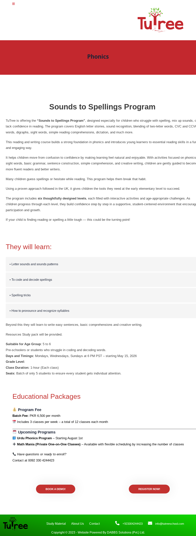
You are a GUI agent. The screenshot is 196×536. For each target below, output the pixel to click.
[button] (13, 3)
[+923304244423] (117, 523)
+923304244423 (132, 523)
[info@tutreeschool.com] (150, 523)
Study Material (56, 523)
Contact (94, 523)
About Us (77, 523)
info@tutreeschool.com (169, 523)
